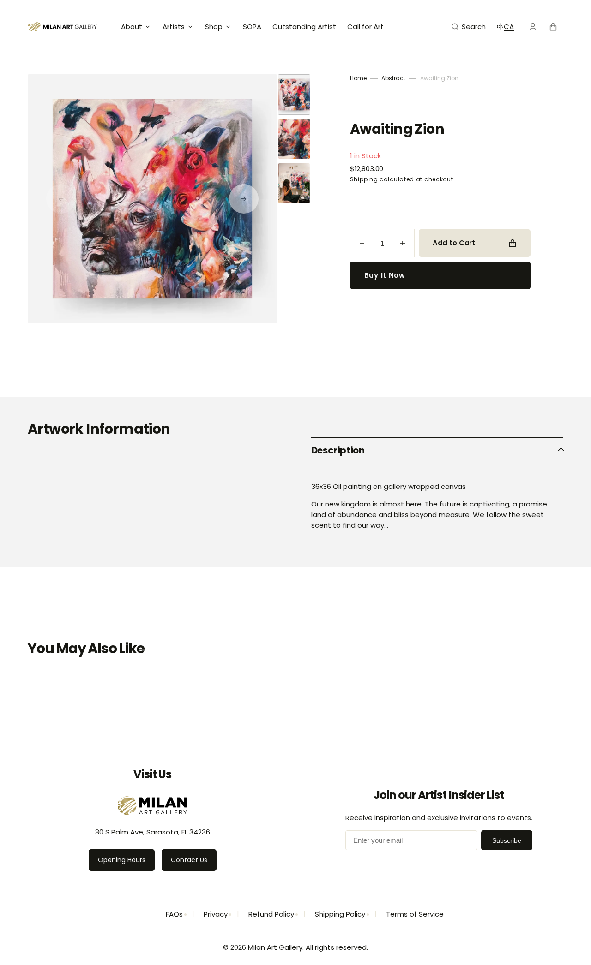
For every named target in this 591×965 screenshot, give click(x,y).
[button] (469, 27)
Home (358, 78)
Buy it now (384, 275)
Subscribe (506, 840)
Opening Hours (121, 859)
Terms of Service (415, 914)
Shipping (364, 179)
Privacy (216, 914)
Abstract (393, 78)
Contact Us (189, 859)
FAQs (174, 914)
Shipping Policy (340, 914)
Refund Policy (271, 914)
